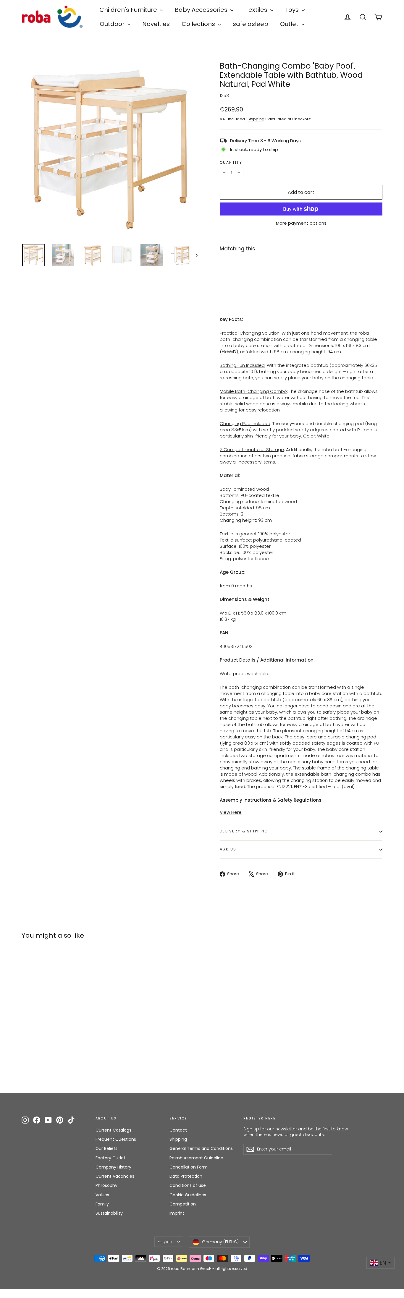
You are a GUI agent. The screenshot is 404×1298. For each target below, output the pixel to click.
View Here (231, 812)
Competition (182, 1204)
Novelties (156, 24)
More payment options (301, 223)
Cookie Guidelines (187, 1195)
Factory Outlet (110, 1158)
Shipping (256, 118)
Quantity (231, 163)
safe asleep (250, 24)
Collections (199, 24)
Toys (292, 10)
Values (102, 1195)
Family (102, 1204)
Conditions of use (187, 1185)
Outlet (290, 24)
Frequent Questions (116, 1139)
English (165, 1241)
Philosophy (106, 1185)
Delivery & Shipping (244, 831)
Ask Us (228, 849)
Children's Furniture (129, 10)
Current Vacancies (115, 1176)
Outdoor (113, 24)
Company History (113, 1167)
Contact (178, 1130)
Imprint (176, 1213)
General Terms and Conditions (201, 1148)
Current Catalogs (113, 1130)
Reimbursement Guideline (196, 1158)
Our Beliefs (106, 1148)
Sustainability (109, 1213)
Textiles (257, 10)
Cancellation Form (188, 1167)
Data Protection (185, 1176)
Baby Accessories (202, 10)
